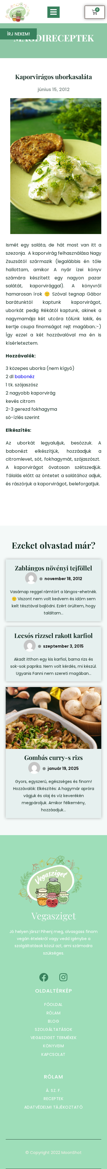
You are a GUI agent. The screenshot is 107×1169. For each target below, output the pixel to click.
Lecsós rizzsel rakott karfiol (53, 635)
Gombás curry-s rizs (53, 757)
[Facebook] (44, 977)
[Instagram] (63, 977)
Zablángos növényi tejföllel (53, 568)
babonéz (24, 376)
